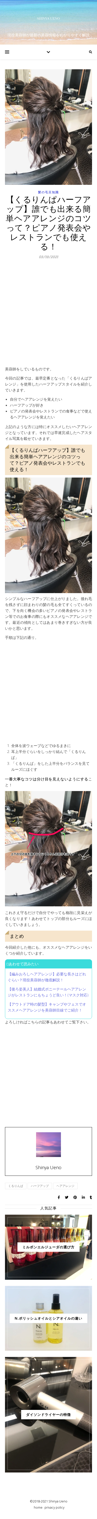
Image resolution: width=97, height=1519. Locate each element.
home (38, 1507)
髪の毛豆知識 (48, 192)
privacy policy (54, 1507)
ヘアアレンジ (65, 1186)
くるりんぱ (15, 1186)
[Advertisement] (48, 315)
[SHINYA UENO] (48, 18)
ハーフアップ (40, 1186)
